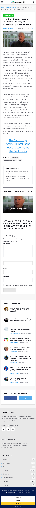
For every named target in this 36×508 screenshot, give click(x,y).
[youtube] (13, 429)
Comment (6, 243)
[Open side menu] (2, 2)
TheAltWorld (20, 2)
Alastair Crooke (14, 373)
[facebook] (10, 398)
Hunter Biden (14, 157)
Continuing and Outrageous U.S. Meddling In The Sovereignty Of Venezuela (19, 309)
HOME (3, 7)
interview (5, 481)
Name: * (5, 260)
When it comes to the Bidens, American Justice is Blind (18, 209)
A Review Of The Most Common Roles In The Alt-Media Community (20, 339)
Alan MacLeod (13, 323)
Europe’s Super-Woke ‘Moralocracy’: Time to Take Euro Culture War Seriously (20, 369)
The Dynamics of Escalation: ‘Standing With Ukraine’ (18, 379)
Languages (6, 485)
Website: (6, 276)
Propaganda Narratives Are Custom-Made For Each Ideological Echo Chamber (21, 329)
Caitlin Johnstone (15, 333)
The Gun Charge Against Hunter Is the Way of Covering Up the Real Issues (18, 146)
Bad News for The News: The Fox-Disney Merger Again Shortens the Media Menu (20, 358)
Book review (6, 463)
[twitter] (25, 398)
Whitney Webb (13, 314)
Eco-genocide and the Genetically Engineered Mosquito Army (20, 348)
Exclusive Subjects (8, 477)
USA (20, 160)
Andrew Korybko (14, 342)
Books (4, 467)
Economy (5, 470)
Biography (5, 459)
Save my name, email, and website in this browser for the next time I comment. (17, 286)
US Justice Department (10, 160)
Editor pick (6, 474)
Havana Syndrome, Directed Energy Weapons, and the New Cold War (20, 319)
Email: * (5, 268)
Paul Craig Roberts (8, 28)
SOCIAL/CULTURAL (11, 7)
